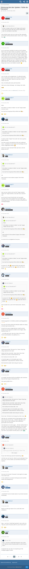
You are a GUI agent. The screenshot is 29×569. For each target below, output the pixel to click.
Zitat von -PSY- (7, 540)
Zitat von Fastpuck (8, 283)
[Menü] (27, 1)
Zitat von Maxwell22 (8, 445)
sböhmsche (15, 90)
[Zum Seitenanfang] (26, 567)
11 (14, 556)
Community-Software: (14, 567)
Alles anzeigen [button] (14, 452)
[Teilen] (27, 13)
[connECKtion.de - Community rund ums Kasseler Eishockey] (1, 1)
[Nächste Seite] (21, 557)
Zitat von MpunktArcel (9, 26)
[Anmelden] (24, 1)
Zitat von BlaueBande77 (9, 127)
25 (18, 556)
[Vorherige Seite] (8, 557)
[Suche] (20, 1)
